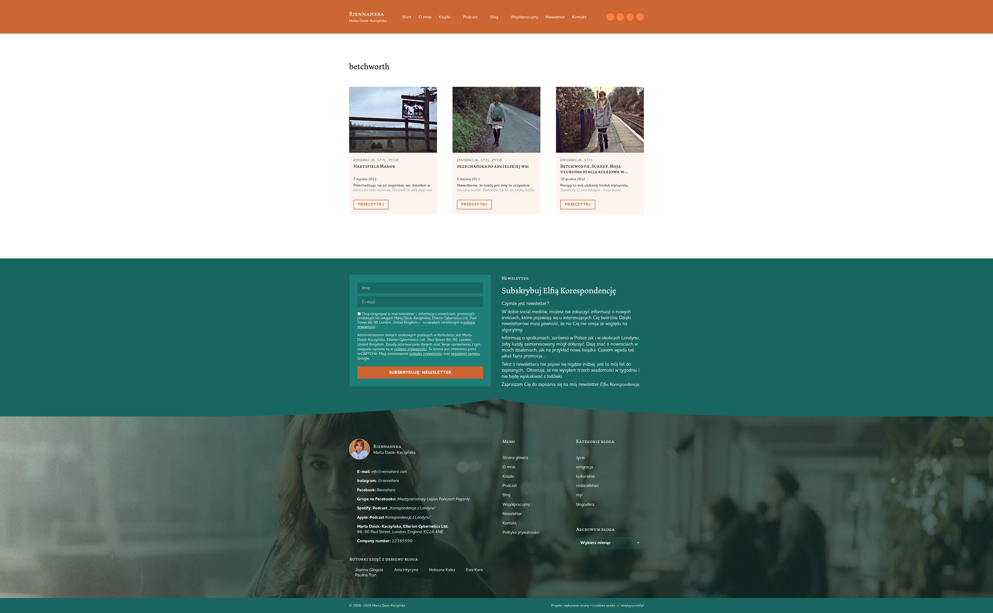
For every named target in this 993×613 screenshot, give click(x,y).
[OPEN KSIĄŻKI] (454, 17)
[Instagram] (620, 17)
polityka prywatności (426, 353)
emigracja (364, 160)
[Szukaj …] (599, 17)
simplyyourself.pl (632, 605)
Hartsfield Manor (374, 166)
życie (394, 160)
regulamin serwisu (465, 353)
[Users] (640, 17)
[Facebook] (630, 17)
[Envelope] (610, 17)
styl (381, 160)
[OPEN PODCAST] (481, 17)
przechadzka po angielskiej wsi (493, 166)
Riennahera (366, 14)
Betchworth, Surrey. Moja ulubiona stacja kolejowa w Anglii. (592, 171)
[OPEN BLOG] (501, 17)
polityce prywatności (410, 349)
